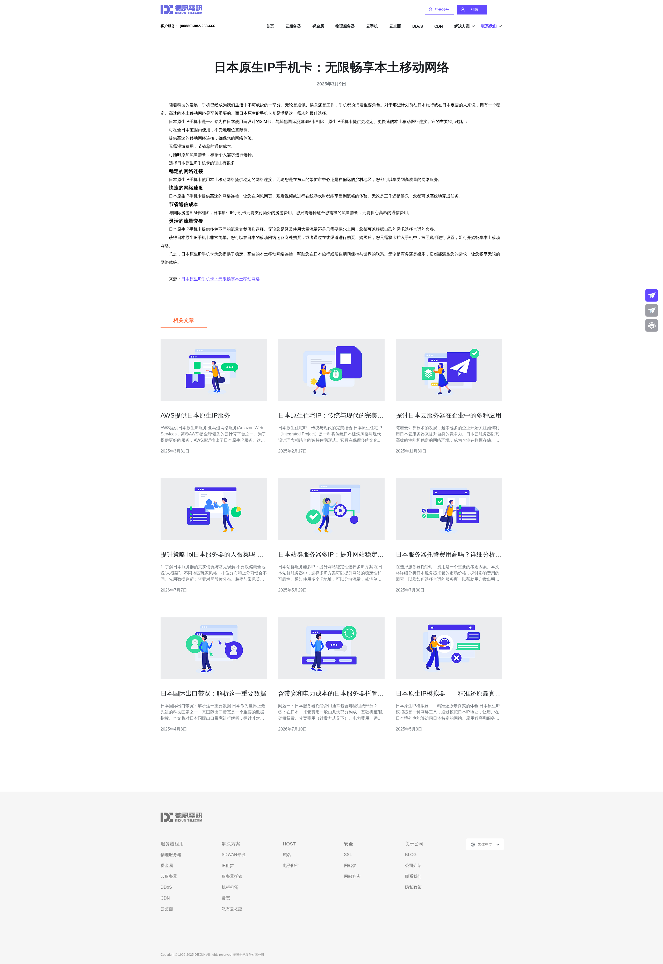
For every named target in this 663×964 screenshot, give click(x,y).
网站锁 (350, 865)
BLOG (410, 854)
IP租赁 (228, 865)
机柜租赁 (230, 887)
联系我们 (413, 876)
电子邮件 (291, 865)
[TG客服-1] (651, 295)
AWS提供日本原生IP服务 (195, 415)
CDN (438, 26)
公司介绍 (413, 865)
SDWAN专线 (234, 854)
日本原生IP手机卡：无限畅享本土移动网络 (220, 279)
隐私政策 (413, 887)
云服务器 (293, 26)
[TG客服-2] (651, 310)
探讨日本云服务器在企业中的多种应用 (448, 415)
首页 (270, 26)
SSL (348, 854)
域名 (287, 854)
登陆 (474, 10)
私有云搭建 (232, 909)
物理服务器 (345, 26)
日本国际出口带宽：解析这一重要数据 (213, 693)
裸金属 (318, 26)
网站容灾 (352, 876)
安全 (348, 843)
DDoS (417, 26)
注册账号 (442, 10)
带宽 (226, 898)
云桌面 (395, 26)
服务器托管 (232, 876)
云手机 (372, 26)
